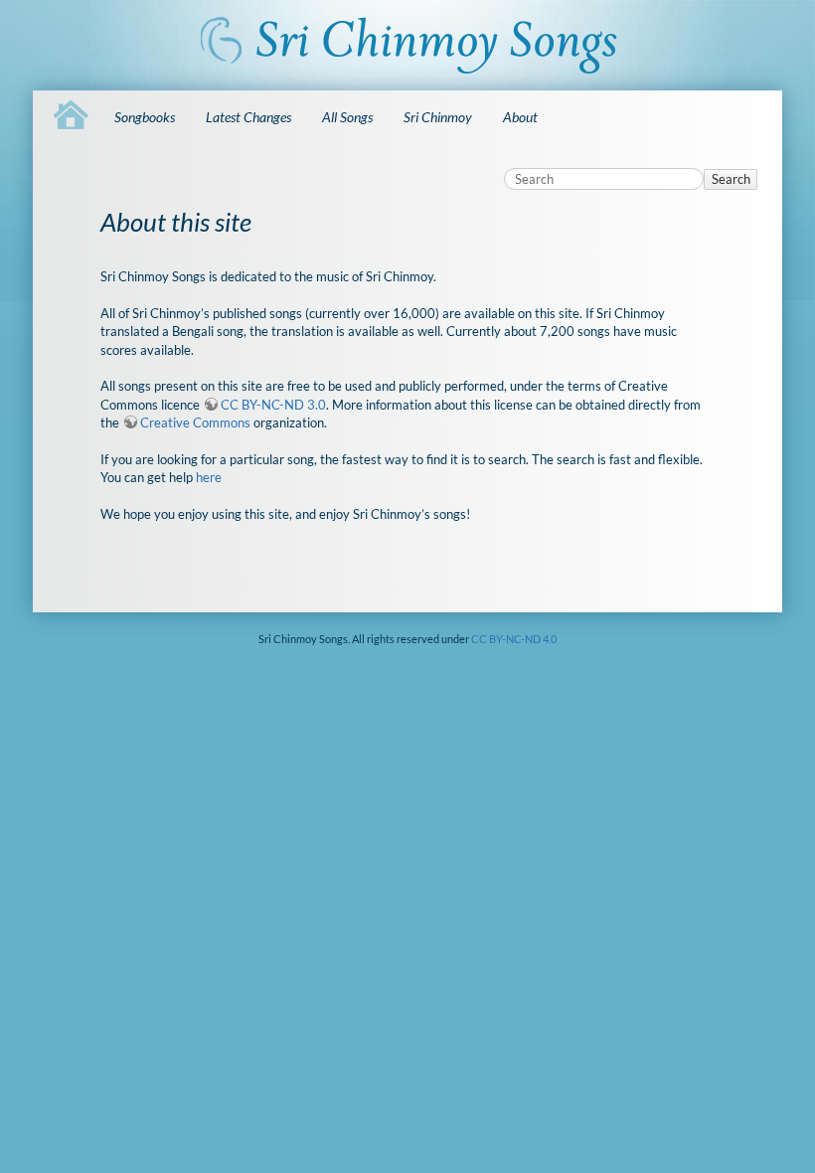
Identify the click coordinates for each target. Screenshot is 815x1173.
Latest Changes (248, 116)
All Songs (347, 116)
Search (731, 179)
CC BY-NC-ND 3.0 (273, 405)
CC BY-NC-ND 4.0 (514, 638)
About (520, 116)
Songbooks (144, 116)
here (209, 477)
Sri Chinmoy (438, 116)
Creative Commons (195, 422)
